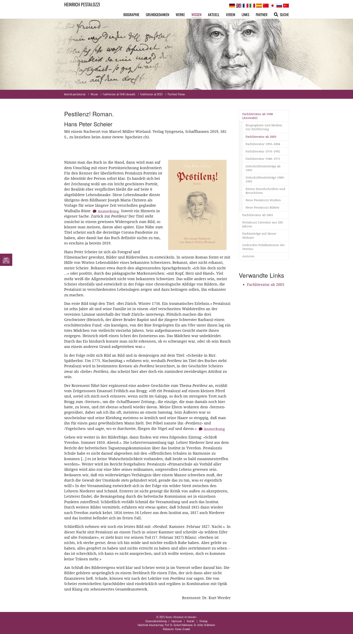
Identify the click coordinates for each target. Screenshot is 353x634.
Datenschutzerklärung (156, 621)
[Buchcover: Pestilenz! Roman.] (197, 205)
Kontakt (190, 621)
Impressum (176, 621)
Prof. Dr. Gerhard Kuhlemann (179, 625)
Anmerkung (108, 211)
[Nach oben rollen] (343, 624)
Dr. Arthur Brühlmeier (204, 625)
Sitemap (203, 621)
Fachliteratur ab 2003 (265, 284)
